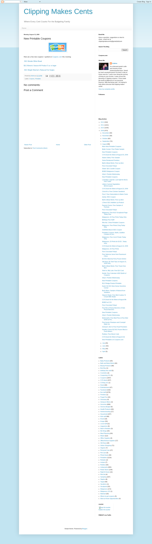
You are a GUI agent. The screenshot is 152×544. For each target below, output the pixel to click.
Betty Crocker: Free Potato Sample (113, 149)
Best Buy (103, 368)
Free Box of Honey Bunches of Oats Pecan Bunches (113, 308)
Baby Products (105, 361)
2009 (102, 130)
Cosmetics (103, 373)
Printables (38, 78)
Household (103, 414)
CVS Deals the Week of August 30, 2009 (115, 155)
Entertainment (104, 387)
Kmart (102, 419)
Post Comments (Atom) (40, 148)
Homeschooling (105, 411)
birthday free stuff (105, 370)
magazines (103, 426)
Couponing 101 (105, 375)
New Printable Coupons (110, 152)
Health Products (105, 409)
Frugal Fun (103, 397)
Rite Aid (102, 474)
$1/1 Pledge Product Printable (111, 283)
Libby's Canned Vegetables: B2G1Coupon (111, 185)
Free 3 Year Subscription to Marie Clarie (115, 194)
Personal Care (105, 450)
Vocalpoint (103, 486)
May (103, 349)
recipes (102, 462)
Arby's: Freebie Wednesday (111, 174)
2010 (102, 128)
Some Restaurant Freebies (110, 160)
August (104, 144)
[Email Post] (46, 75)
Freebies (103, 394)
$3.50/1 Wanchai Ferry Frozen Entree (114, 259)
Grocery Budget (105, 407)
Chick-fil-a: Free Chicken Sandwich (113, 191)
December (105, 133)
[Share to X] (55, 76)
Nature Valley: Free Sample (111, 157)
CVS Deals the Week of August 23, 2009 (115, 189)
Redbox (102, 465)
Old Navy (103, 443)
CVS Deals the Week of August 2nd (113, 337)
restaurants (104, 467)
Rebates (103, 460)
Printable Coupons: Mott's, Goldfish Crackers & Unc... (113, 233)
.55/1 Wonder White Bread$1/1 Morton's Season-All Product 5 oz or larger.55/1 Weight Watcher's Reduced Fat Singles (40, 65)
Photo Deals (104, 455)
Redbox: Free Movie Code (110, 334)
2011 (102, 125)
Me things (103, 431)
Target (102, 482)
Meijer (102, 436)
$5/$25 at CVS (107, 302)
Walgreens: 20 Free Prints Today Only (114, 217)
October (105, 138)
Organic (102, 448)
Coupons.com (57, 57)
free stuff (103, 392)
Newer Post (28, 145)
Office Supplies (105, 438)
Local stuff (103, 424)
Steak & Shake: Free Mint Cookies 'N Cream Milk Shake (114, 296)
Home (24, 28)
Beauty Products (105, 366)
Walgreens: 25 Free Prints (110, 249)
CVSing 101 (104, 383)
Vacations (103, 484)
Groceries (103, 404)
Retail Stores (104, 470)
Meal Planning (105, 433)
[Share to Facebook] (57, 76)
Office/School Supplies (107, 440)
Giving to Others (105, 402)
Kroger (102, 421)
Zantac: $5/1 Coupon (109, 197)
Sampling (103, 477)
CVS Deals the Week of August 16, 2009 (115, 246)
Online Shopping (105, 445)
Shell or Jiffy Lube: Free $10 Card (113, 270)
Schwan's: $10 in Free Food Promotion (114, 327)
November (105, 136)
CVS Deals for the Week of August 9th (114, 299)
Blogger (84, 529)
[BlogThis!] (53, 76)
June (104, 346)
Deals (102, 385)
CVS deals (103, 380)
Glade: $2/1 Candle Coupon (111, 168)
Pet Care (103, 453)
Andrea (114, 63)
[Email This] (50, 76)
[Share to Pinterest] (59, 76)
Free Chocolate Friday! (109, 166)
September (106, 141)
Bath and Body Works (107, 363)
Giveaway (103, 399)
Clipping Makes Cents (58, 11)
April (104, 351)
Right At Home (105, 472)
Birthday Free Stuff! (108, 220)
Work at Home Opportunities (109, 498)
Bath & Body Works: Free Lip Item (113, 163)
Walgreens (103, 489)
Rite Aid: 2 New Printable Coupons (113, 222)
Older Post (87, 145)
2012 (102, 122)
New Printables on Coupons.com (112, 340)
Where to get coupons (107, 496)
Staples (102, 479)
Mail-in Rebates (105, 428)
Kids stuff (103, 416)
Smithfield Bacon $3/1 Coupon (112, 230)
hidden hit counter (104, 510)
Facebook (103, 390)
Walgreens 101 (105, 491)
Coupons (31, 78)
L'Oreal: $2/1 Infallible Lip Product (113, 202)
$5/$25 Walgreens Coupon (111, 171)
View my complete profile (107, 89)
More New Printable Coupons (111, 146)
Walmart (103, 494)
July (103, 343)
